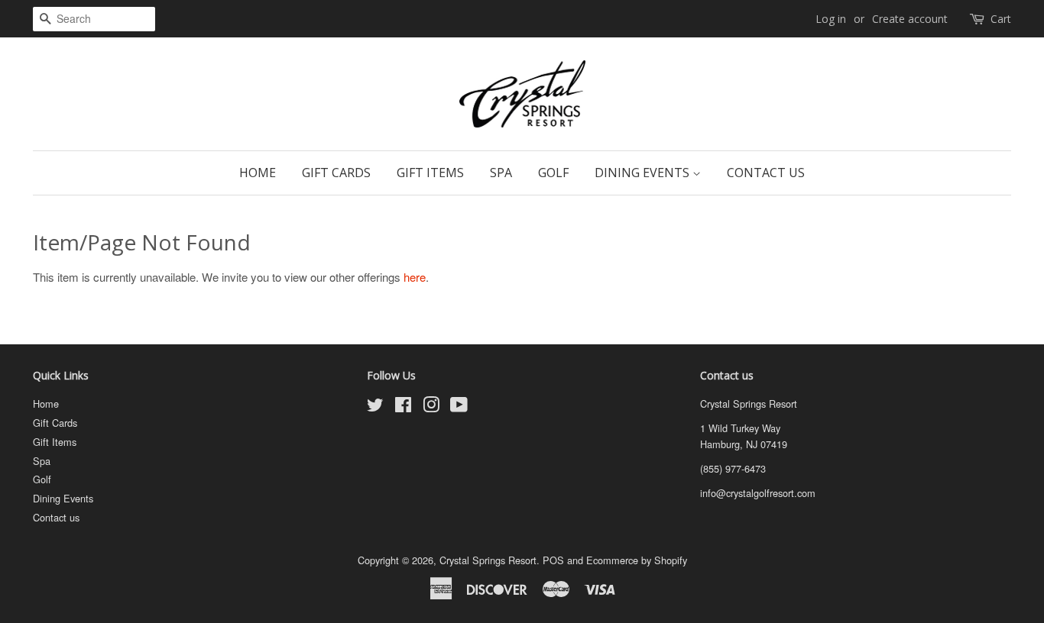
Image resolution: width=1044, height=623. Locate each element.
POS (553, 560)
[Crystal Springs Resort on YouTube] (459, 407)
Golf (553, 172)
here (415, 277)
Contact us (766, 172)
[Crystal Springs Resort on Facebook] (403, 407)
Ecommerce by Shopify (636, 560)
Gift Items (430, 172)
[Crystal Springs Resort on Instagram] (431, 407)
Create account (910, 18)
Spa (501, 172)
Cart (1001, 18)
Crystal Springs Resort (488, 560)
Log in (830, 18)
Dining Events (643, 172)
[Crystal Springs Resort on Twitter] (375, 407)
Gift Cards (336, 172)
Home (257, 172)
